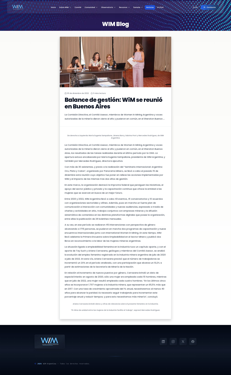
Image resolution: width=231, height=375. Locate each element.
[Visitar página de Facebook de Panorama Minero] (192, 341)
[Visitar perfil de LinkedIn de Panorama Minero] (163, 341)
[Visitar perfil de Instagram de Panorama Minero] (173, 341)
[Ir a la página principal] (17, 7)
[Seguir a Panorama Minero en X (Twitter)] (183, 341)
